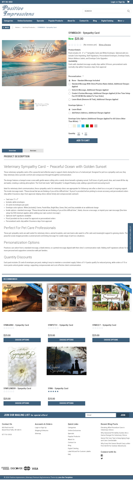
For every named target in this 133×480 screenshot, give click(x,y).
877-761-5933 (7, 2)
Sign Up (121, 2)
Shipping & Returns (41, 430)
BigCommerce (45, 477)
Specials (40, 21)
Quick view (22, 321)
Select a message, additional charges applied (90, 90)
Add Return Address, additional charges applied (91, 113)
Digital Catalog (107, 21)
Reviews (33, 151)
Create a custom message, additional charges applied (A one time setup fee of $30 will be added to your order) (101, 94)
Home (17, 27)
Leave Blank (76, 109)
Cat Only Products (28, 27)
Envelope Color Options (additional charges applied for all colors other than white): (96, 120)
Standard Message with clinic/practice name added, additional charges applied (100, 85)
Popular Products (55, 21)
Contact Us (83, 21)
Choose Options (22, 340)
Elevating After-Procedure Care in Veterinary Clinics (113, 429)
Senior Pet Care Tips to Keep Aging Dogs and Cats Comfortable (115, 439)
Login (113, 2)
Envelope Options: (76, 105)
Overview (12, 151)
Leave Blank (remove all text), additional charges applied (95, 99)
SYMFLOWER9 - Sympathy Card (17, 388)
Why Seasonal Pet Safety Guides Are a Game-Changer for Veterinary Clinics (114, 434)
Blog (95, 21)
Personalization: (76, 76)
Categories (8, 21)
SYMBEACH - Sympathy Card (47, 27)
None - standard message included (86, 80)
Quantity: (71, 133)
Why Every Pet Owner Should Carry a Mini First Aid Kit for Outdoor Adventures (115, 445)
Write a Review (105, 45)
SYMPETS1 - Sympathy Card (60, 325)
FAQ (69, 454)
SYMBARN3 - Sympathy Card (16, 325)
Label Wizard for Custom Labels (79, 451)
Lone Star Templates (65, 477)
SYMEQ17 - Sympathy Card (104, 325)
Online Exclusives (25, 21)
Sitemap (38, 433)
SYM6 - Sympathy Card (58, 388)
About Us (71, 21)
